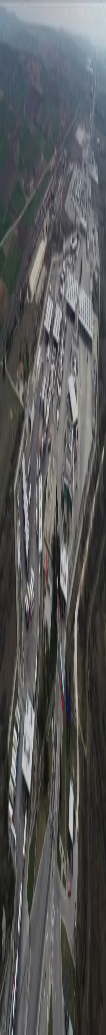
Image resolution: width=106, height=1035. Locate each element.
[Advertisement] (53, 979)
